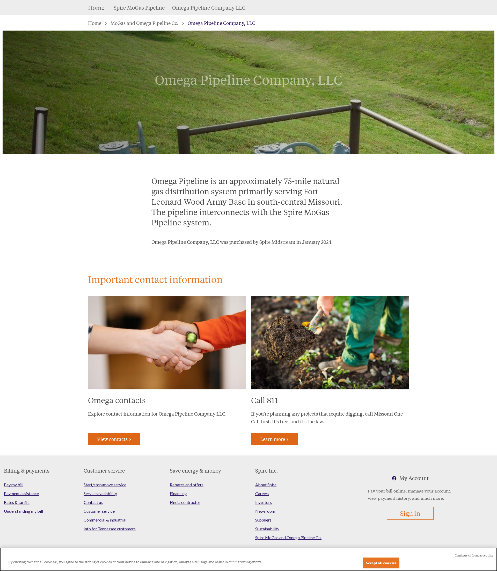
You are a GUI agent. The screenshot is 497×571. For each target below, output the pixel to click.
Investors (263, 502)
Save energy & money (195, 470)
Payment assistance (21, 493)
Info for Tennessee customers (110, 528)
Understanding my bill (23, 511)
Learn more (273, 439)
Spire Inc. (266, 470)
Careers (262, 493)
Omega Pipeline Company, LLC (221, 22)
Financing (178, 493)
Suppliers (263, 519)
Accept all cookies (381, 563)
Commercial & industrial (105, 519)
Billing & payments (26, 470)
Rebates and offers (186, 484)
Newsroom (265, 511)
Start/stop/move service (105, 484)
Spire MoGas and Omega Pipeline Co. (288, 537)
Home (96, 7)
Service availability (100, 493)
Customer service (104, 470)
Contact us (93, 502)
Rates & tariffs (17, 502)
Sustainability (267, 528)
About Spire (265, 484)
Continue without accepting (474, 555)
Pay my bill (13, 484)
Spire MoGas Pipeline (139, 7)
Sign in (410, 513)
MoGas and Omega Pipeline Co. (144, 22)
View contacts (113, 439)
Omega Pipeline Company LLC (208, 7)
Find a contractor (185, 502)
